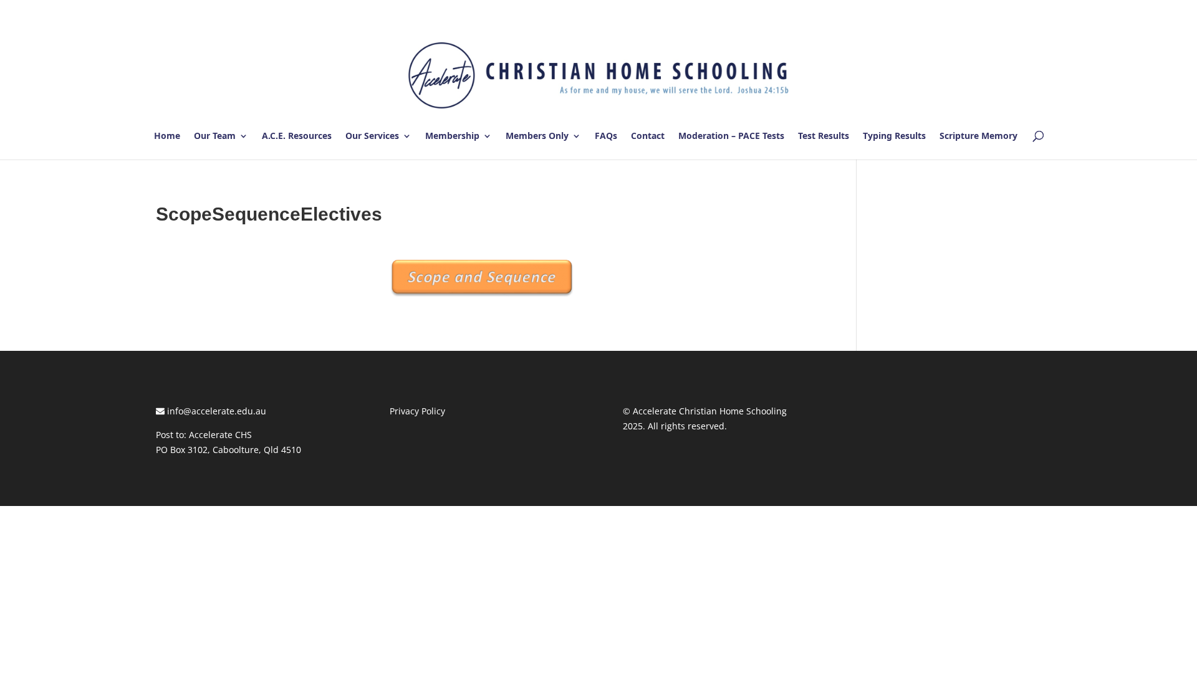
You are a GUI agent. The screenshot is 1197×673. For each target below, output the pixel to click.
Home (167, 136)
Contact (648, 136)
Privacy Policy (417, 411)
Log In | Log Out (1006, 11)
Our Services (372, 136)
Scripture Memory (978, 136)
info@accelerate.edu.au (215, 411)
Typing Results (894, 136)
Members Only (537, 136)
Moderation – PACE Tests (731, 136)
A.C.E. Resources (297, 136)
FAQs (606, 136)
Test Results (823, 136)
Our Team (215, 136)
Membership (452, 136)
